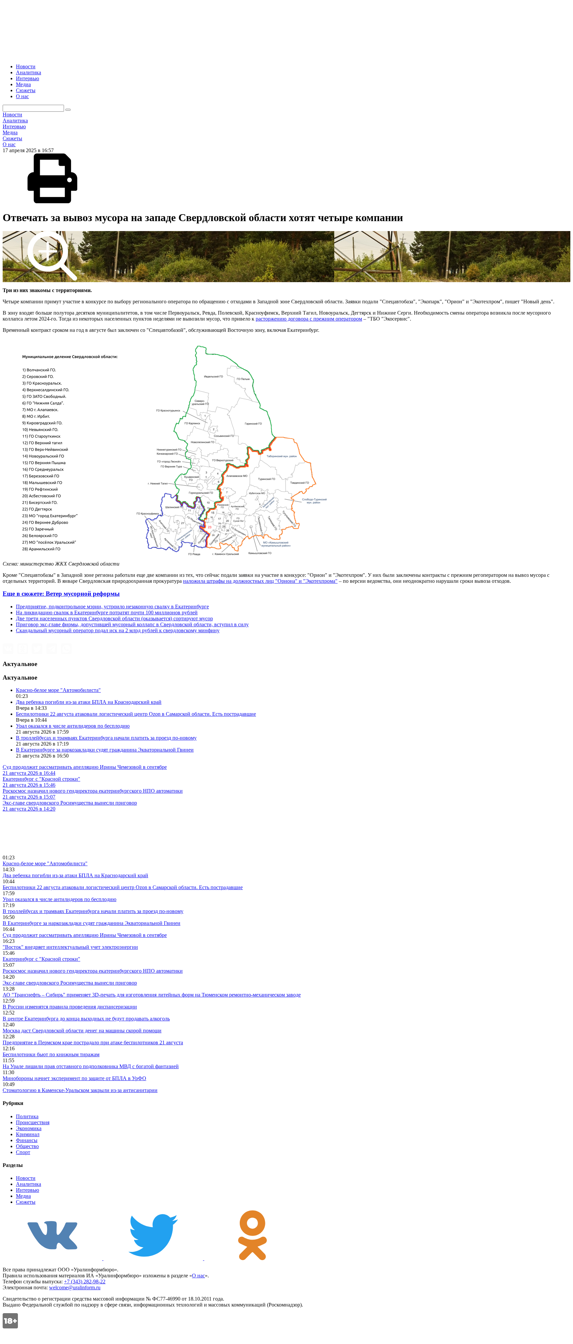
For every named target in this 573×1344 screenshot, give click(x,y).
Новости (25, 66)
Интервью (27, 78)
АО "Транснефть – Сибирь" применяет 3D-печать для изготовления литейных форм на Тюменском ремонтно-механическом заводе (152, 995)
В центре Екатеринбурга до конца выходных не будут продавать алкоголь (86, 1018)
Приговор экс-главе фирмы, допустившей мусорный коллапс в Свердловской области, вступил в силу (132, 624)
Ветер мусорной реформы (61, 593)
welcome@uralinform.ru (74, 1287)
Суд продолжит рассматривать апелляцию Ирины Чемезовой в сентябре (85, 935)
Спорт (23, 1152)
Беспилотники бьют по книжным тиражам (51, 1054)
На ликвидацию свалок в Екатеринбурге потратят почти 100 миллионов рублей (107, 612)
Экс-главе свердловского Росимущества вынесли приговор (70, 983)
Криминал (27, 1134)
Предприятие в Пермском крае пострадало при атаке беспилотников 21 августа (93, 1042)
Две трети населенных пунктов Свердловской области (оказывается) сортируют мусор (114, 618)
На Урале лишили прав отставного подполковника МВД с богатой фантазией (91, 1066)
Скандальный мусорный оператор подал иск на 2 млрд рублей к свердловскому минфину (118, 630)
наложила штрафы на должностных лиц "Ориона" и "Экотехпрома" (260, 581)
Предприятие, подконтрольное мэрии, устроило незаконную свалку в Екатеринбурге (112, 606)
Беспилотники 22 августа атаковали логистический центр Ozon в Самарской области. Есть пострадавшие (136, 714)
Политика (27, 1116)
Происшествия (32, 1122)
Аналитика (28, 72)
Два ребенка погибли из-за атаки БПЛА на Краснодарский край (88, 702)
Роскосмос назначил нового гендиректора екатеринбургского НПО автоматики (93, 971)
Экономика (28, 1128)
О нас (22, 96)
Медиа (23, 84)
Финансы (26, 1140)
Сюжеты (25, 90)
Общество (27, 1146)
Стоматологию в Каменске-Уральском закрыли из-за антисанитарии (80, 1090)
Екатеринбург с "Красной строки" (41, 959)
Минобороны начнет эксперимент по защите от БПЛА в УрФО (74, 1078)
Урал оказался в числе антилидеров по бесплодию (73, 726)
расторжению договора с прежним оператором (309, 319)
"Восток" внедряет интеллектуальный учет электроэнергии (70, 947)
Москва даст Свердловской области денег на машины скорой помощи (82, 1030)
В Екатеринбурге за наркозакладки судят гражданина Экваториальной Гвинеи (105, 750)
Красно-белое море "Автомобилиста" (58, 690)
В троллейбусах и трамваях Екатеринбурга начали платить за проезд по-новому (106, 738)
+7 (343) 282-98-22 (84, 1281)
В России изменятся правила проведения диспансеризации (70, 1006)
